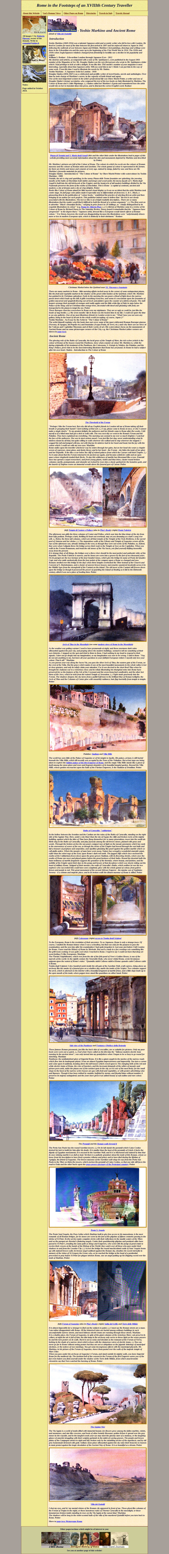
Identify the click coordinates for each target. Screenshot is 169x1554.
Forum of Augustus (70, 1324)
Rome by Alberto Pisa (91, 207)
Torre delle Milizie (130, 1324)
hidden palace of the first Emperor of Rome (85, 763)
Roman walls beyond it (107, 1144)
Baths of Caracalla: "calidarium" (97, 830)
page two (61, 332)
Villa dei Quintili (64, 34)
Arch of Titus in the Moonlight (75, 644)
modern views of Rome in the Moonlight (115, 644)
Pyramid (86, 1144)
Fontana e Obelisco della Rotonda (111, 1045)
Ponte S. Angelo (98, 1230)
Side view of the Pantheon (81, 1045)
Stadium (95, 754)
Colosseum (83, 938)
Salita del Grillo (111, 1324)
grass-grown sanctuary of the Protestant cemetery (107, 1164)
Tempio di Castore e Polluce (81, 530)
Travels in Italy (105, 13)
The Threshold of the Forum (97, 422)
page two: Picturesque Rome (69, 1521)
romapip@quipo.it (30, 43)
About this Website (31, 13)
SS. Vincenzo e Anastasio (116, 287)
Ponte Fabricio (124, 530)
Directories (91, 13)
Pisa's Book (105, 530)
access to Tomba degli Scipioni (108, 938)
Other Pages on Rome (73, 13)
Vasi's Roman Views (52, 13)
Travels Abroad (123, 13)
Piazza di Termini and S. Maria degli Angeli (69, 155)
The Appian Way (98, 1427)
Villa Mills (107, 754)
